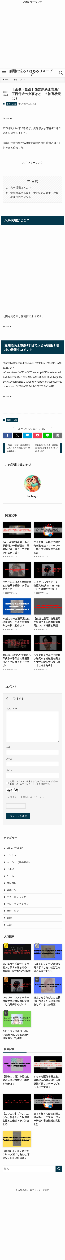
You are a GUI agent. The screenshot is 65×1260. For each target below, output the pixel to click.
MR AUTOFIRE (15, 848)
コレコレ (11, 883)
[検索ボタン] (61, 73)
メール (9, 759)
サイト (9, 770)
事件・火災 (11, 104)
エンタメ (11, 855)
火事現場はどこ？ (20, 187)
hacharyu (32, 496)
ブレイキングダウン (18, 904)
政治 (9, 918)
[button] (7, 435)
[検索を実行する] (58, 1169)
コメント (11, 708)
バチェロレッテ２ (16, 897)
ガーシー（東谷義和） (19, 862)
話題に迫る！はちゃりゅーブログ (33, 73)
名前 (8, 747)
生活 (9, 924)
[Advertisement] (32, 36)
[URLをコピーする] (57, 435)
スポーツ (11, 890)
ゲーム (10, 876)
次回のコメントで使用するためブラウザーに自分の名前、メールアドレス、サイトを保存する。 (34, 782)
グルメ (10, 869)
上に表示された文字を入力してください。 (26, 797)
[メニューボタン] (4, 73)
